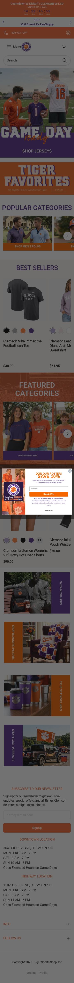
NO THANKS (49, 510)
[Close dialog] (69, 470)
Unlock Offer (48, 494)
